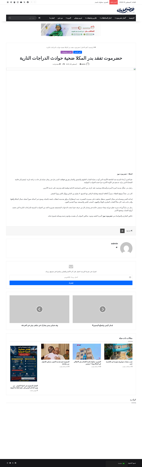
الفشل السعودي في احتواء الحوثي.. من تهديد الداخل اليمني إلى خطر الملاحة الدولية (24, 387)
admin (83, 64)
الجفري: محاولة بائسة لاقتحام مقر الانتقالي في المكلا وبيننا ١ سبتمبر (87, 2)
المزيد (69, 18)
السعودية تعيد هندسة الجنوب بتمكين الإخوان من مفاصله (55, 363)
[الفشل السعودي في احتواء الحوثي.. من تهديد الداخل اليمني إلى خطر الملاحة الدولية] (24, 364)
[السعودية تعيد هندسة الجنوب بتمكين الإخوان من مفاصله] (55, 352)
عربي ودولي (78, 18)
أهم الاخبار (84, 47)
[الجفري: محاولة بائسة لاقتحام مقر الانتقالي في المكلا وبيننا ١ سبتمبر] (87, 352)
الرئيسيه (91, 47)
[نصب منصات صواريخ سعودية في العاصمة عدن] (118, 352)
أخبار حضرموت (121, 18)
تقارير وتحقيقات (91, 18)
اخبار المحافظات (106, 18)
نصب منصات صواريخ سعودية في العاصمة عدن (119, 363)
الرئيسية (131, 18)
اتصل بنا (52, 18)
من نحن (60, 18)
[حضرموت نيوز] (126, 10)
